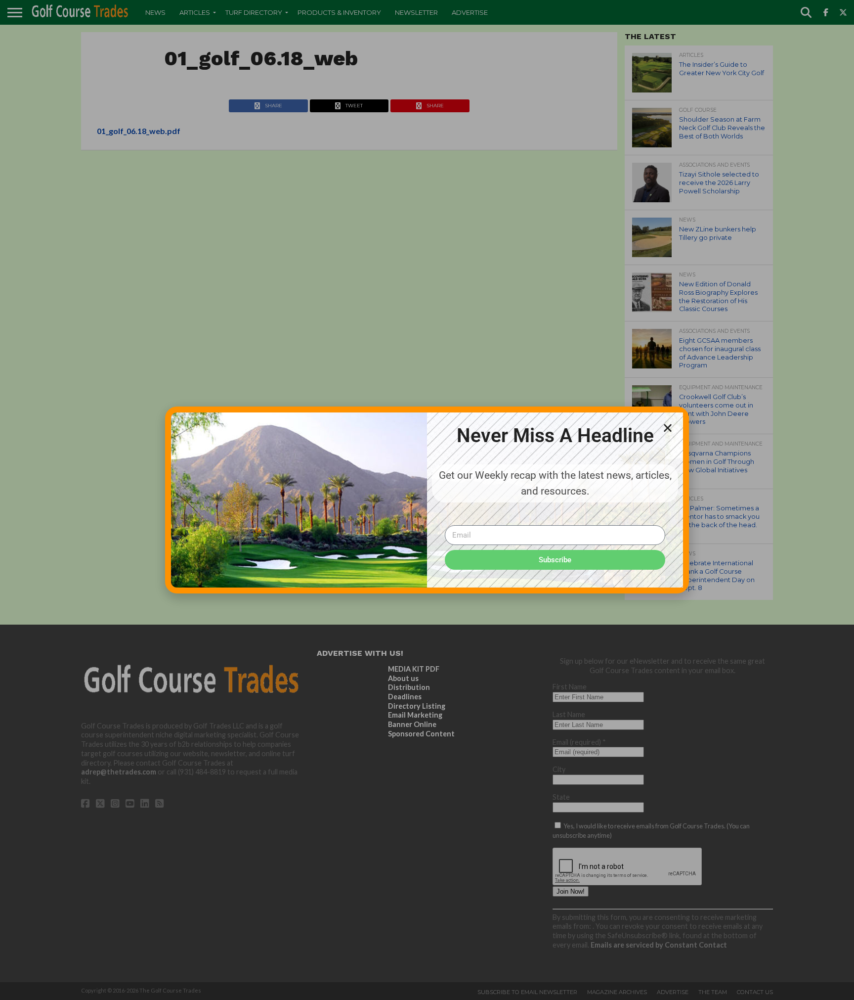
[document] (427, 500)
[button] (667, 427)
